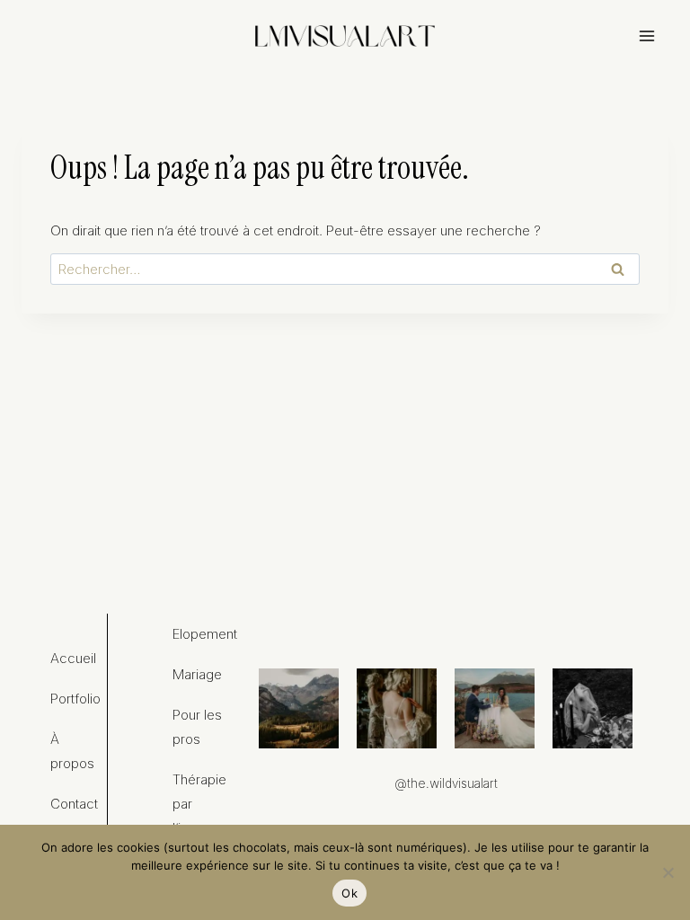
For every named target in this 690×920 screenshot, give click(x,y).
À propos (72, 751)
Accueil (73, 658)
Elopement (201, 633)
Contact (74, 803)
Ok (349, 893)
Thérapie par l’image (199, 803)
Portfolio (75, 698)
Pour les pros (197, 727)
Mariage (197, 674)
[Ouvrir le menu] (646, 35)
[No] (668, 872)
